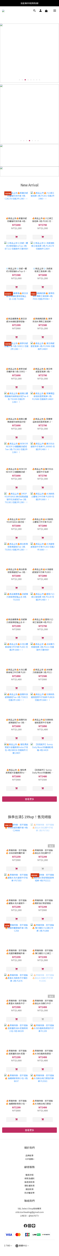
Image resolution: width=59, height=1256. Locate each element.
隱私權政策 (29, 1185)
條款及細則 (29, 1178)
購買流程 (29, 1174)
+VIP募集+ (29, 1159)
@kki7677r (34, 1215)
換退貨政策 (29, 1182)
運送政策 (29, 1189)
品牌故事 (29, 1155)
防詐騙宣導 (29, 1192)
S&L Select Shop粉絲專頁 (29, 1208)
